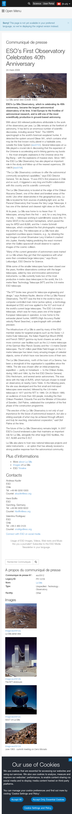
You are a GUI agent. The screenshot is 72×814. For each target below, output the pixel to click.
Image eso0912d (13, 746)
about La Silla (25, 461)
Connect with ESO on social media (23, 533)
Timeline (22, 468)
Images (17, 464)
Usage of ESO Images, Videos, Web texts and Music (36, 540)
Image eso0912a (13, 630)
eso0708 (18, 167)
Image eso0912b (13, 679)
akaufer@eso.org (23, 493)
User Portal (48, 3)
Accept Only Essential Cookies (48, 799)
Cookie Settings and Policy (37, 807)
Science (37, 3)
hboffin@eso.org (22, 511)
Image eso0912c (13, 716)
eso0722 (36, 144)
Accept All (16, 799)
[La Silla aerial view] (36, 85)
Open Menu (13, 11)
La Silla (39, 582)
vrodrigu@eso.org (23, 529)
